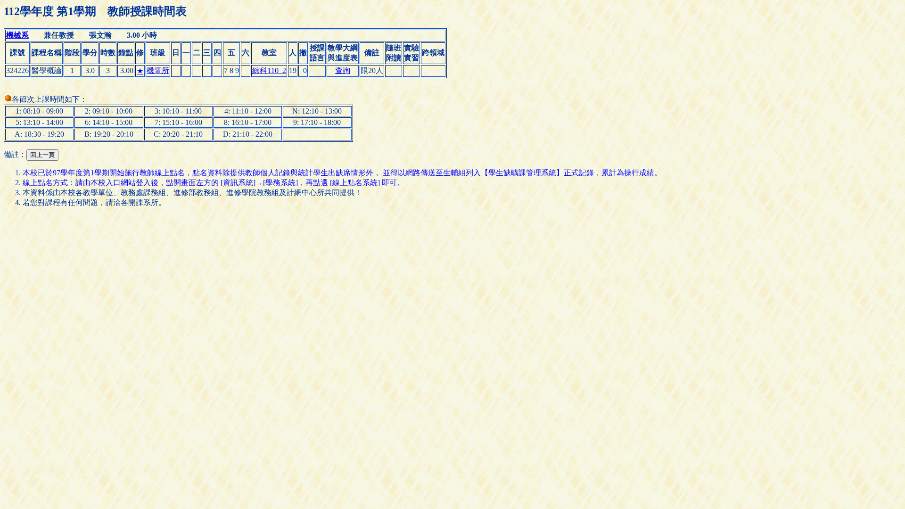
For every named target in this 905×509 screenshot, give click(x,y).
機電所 (158, 70)
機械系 (17, 35)
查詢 (342, 70)
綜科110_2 (269, 70)
